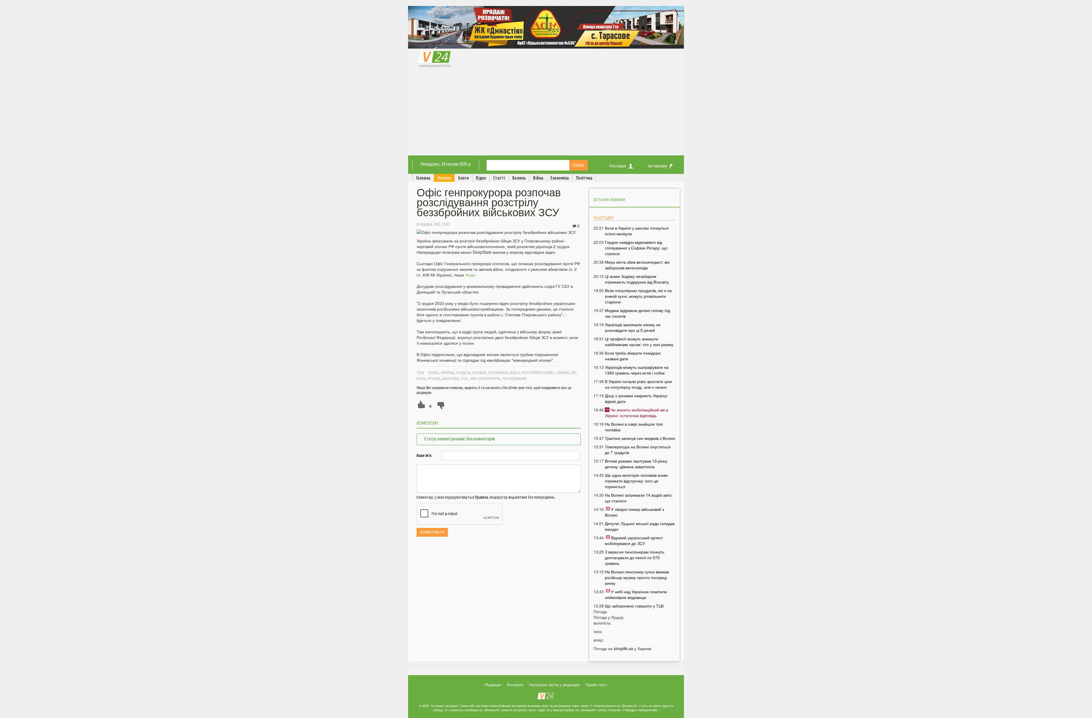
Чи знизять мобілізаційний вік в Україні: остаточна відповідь (636, 412)
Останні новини (609, 199)
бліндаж (479, 372)
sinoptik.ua (623, 648)
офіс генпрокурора (485, 378)
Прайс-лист (596, 684)
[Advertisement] (546, 113)
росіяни (433, 378)
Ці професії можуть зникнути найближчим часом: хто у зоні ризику (639, 341)
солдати (463, 372)
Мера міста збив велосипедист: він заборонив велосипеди (637, 264)
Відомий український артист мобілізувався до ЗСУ (634, 540)
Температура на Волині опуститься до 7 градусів (638, 449)
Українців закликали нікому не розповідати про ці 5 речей (633, 327)
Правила (481, 497)
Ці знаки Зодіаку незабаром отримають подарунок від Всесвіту (637, 279)
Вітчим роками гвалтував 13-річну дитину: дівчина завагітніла (636, 463)
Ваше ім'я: (424, 455)
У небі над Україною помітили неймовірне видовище (636, 594)
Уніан (470, 275)
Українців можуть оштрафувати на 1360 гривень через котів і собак (637, 370)
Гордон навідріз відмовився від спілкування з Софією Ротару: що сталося (636, 247)
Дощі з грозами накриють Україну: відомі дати (636, 398)
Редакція (493, 684)
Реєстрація (617, 166)
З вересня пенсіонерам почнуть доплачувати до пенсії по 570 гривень (634, 557)
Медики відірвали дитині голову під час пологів (637, 313)
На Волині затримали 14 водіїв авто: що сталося (639, 497)
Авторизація (657, 166)
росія (421, 378)
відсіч (515, 372)
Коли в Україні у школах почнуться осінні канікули (637, 230)
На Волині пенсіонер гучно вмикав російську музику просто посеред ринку (637, 577)
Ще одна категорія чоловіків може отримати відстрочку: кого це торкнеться (636, 480)
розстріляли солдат (538, 372)
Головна (423, 177)
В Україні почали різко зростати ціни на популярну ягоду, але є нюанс (638, 384)
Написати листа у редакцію (554, 684)
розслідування (514, 378)
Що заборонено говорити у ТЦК (634, 606)
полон (433, 372)
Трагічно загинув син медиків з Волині (640, 438)
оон (464, 378)
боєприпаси (498, 372)
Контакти (515, 684)
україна (563, 372)
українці (447, 372)
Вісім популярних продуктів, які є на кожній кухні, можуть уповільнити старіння (638, 296)
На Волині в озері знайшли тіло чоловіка (634, 426)
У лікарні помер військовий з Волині (634, 512)
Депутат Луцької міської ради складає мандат (640, 526)
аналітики (450, 378)
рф (573, 372)
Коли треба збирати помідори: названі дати (633, 355)
